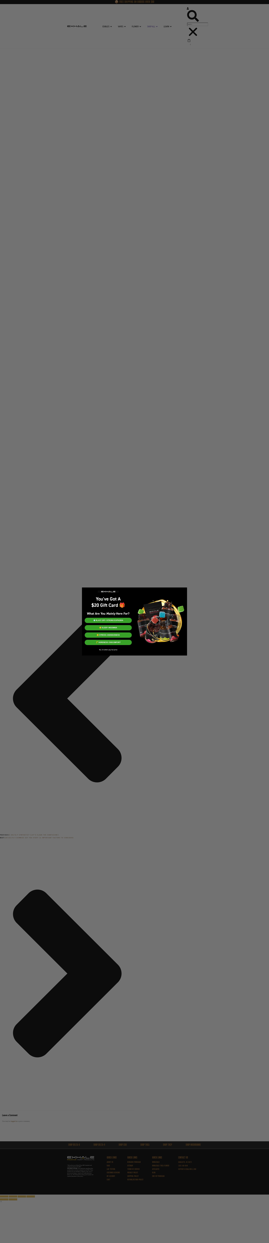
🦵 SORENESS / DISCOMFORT (108, 642)
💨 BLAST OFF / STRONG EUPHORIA (108, 620)
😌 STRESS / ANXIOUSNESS (108, 635)
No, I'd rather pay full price (108, 650)
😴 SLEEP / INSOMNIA (108, 628)
